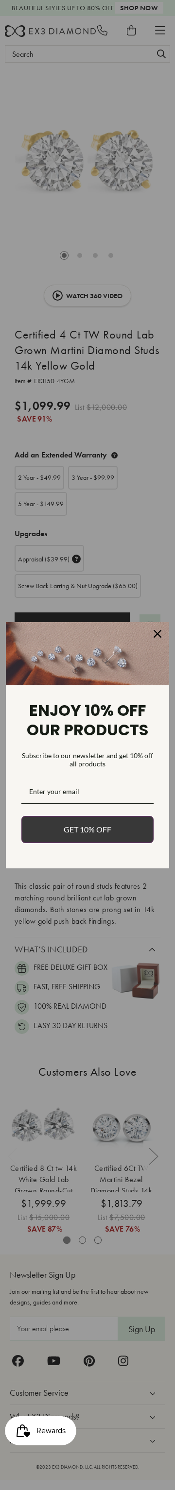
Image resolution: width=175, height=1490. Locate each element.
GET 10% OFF (87, 829)
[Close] (157, 633)
